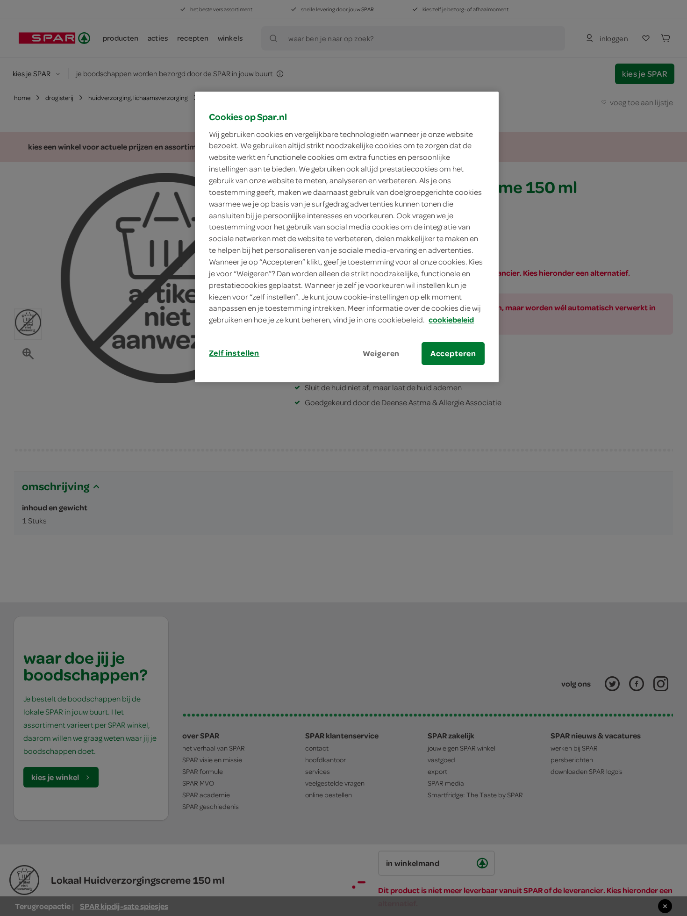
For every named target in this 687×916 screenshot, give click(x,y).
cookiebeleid (451, 320)
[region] (347, 237)
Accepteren (453, 353)
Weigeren (381, 353)
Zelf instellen (234, 353)
